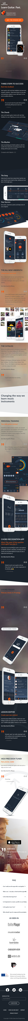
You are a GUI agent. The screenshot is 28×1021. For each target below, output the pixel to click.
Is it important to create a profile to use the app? (15, 901)
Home (4, 1010)
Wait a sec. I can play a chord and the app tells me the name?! (15, 891)
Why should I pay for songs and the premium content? (15, 912)
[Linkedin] (20, 990)
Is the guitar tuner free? (9, 907)
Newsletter (5, 996)
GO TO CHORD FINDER (9, 628)
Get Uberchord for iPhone (8, 286)
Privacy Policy (14, 1013)
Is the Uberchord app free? (10, 896)
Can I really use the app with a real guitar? (13, 886)
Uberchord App (6, 2)
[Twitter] (26, 58)
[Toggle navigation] (26, 3)
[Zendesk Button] (25, 1018)
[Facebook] (24, 58)
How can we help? (13, 1010)
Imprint (23, 1010)
